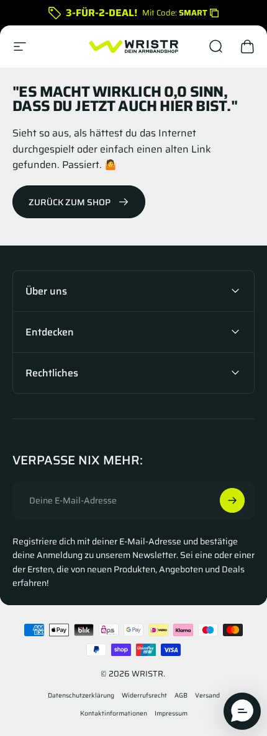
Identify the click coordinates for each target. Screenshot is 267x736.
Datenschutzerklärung (81, 695)
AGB (181, 695)
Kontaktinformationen (113, 713)
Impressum (171, 713)
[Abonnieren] (232, 500)
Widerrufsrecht (144, 695)
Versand (207, 695)
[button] (242, 711)
